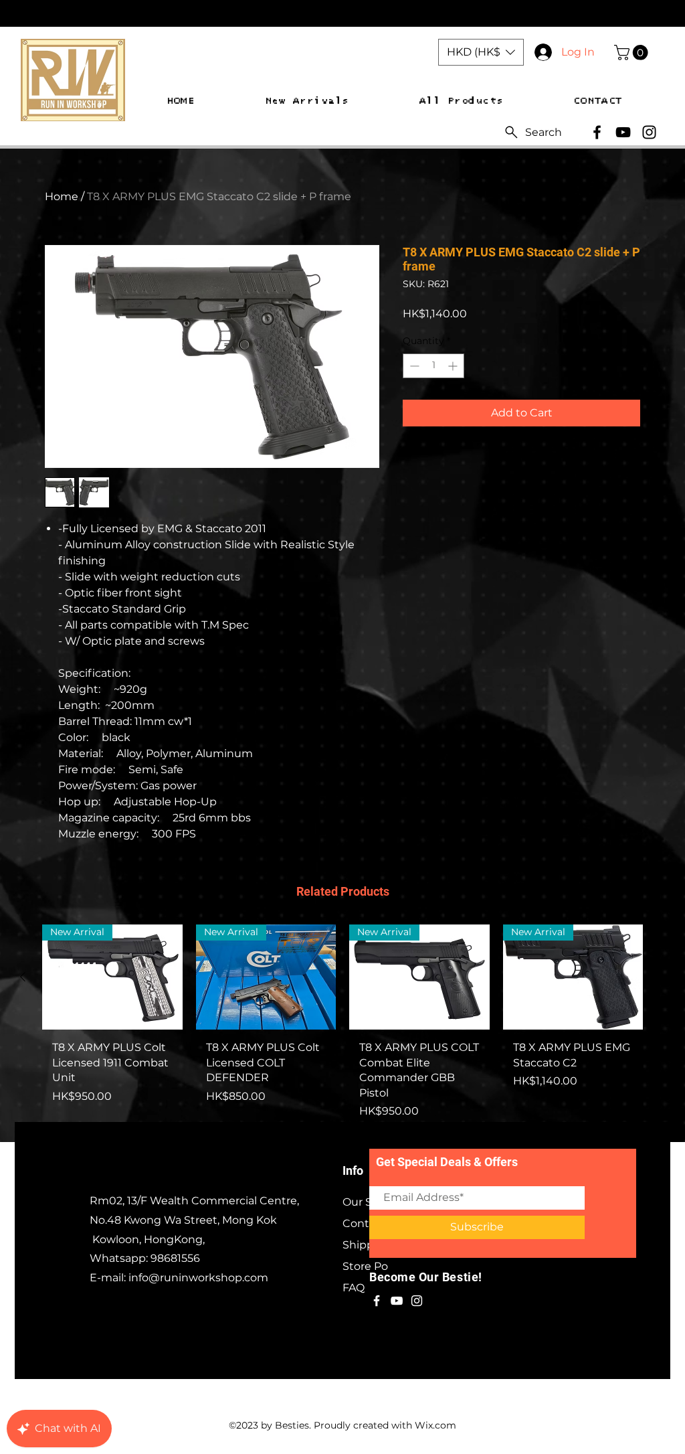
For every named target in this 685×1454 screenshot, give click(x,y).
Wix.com (435, 1425)
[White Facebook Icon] (376, 1300)
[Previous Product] (23, 977)
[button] (481, 52)
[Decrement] (413, 366)
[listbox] (481, 52)
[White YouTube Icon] (396, 1300)
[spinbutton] (433, 366)
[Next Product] (662, 977)
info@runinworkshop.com (198, 1277)
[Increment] (454, 366)
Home (61, 196)
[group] (342, 1027)
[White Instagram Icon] (416, 1300)
